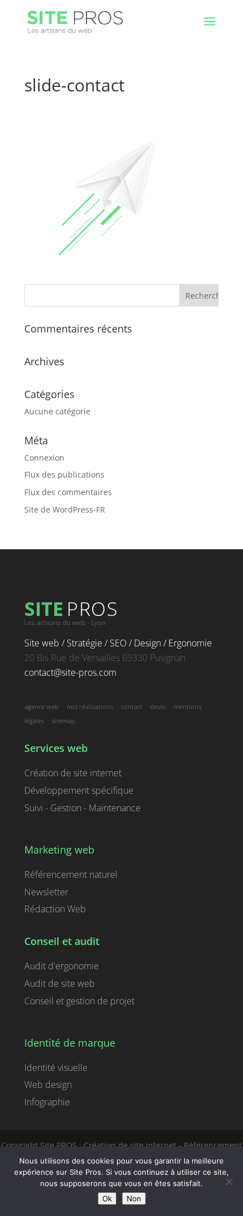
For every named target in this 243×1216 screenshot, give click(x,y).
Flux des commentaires (68, 492)
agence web (41, 706)
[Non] (229, 1181)
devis (158, 706)
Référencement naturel (71, 874)
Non (134, 1198)
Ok (107, 1198)
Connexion (44, 457)
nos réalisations (90, 706)
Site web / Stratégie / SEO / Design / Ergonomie (118, 643)
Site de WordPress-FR (64, 509)
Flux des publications (64, 474)
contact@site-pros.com (70, 672)
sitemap (63, 720)
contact (131, 706)
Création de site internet (73, 773)
